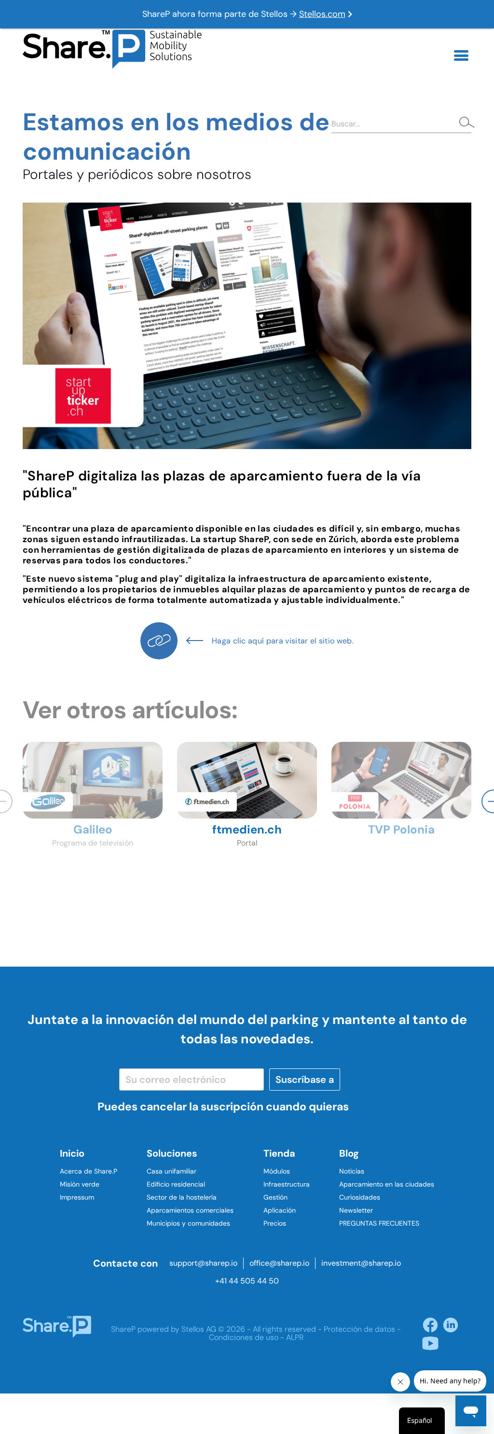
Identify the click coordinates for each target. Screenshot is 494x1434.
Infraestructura (286, 1184)
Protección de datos (359, 1329)
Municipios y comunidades (188, 1223)
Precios (274, 1223)
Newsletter (356, 1210)
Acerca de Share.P (88, 1171)
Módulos (276, 1171)
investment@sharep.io (361, 1263)
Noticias (351, 1171)
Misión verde (79, 1184)
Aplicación (279, 1210)
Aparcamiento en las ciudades (386, 1184)
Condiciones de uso (243, 1337)
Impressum (77, 1197)
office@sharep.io (279, 1263)
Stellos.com (322, 14)
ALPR (294, 1337)
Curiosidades (359, 1197)
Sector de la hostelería (182, 1197)
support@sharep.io (203, 1263)
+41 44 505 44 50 (247, 1281)
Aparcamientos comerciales (190, 1210)
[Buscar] (464, 123)
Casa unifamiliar (171, 1171)
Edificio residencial (176, 1184)
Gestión (275, 1197)
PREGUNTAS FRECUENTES (379, 1223)
